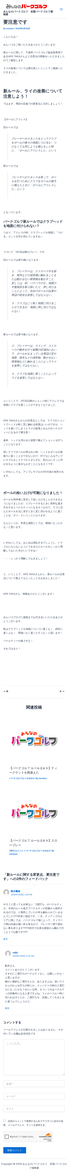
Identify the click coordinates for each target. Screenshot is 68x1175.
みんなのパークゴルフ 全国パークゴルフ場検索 (28, 13)
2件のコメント (16, 850)
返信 (5, 939)
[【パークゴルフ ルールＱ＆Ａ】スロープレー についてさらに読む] (34, 811)
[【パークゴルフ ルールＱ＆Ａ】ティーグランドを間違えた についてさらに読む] (34, 738)
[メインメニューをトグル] (61, 9)
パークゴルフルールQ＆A (21, 778)
